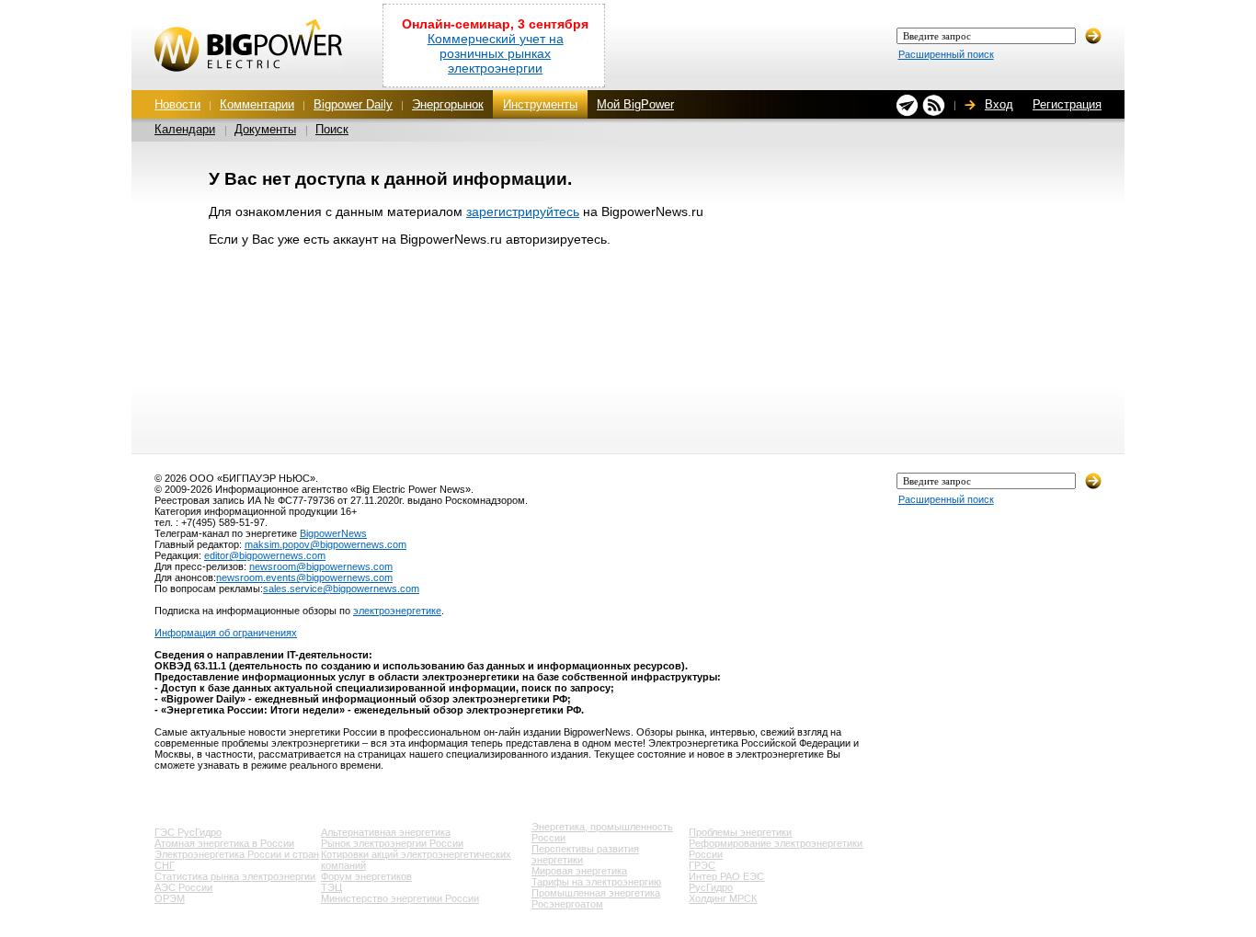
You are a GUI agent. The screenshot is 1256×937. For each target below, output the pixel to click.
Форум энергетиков (366, 876)
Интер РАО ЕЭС (726, 876)
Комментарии (257, 104)
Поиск (331, 129)
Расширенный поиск (946, 54)
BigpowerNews (333, 533)
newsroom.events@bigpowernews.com (304, 577)
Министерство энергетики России (400, 898)
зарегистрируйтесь (522, 211)
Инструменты (540, 104)
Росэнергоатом (567, 903)
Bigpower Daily (353, 104)
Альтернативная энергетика (386, 832)
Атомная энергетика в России (224, 843)
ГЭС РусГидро (188, 832)
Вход (999, 104)
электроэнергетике (397, 610)
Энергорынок (448, 104)
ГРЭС (702, 865)
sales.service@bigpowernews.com (341, 588)
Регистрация (1067, 104)
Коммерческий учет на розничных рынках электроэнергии (496, 53)
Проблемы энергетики (740, 832)
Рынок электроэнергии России (392, 843)
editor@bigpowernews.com (264, 555)
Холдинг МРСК (723, 898)
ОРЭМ (169, 898)
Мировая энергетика (579, 870)
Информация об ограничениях (225, 632)
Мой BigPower (635, 104)
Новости (177, 104)
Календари (184, 129)
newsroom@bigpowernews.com (321, 566)
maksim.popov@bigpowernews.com (325, 544)
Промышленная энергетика (595, 892)
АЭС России (183, 887)
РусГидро (711, 887)
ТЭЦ (331, 887)
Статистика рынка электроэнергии (234, 876)
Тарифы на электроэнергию (596, 881)
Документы (265, 129)
